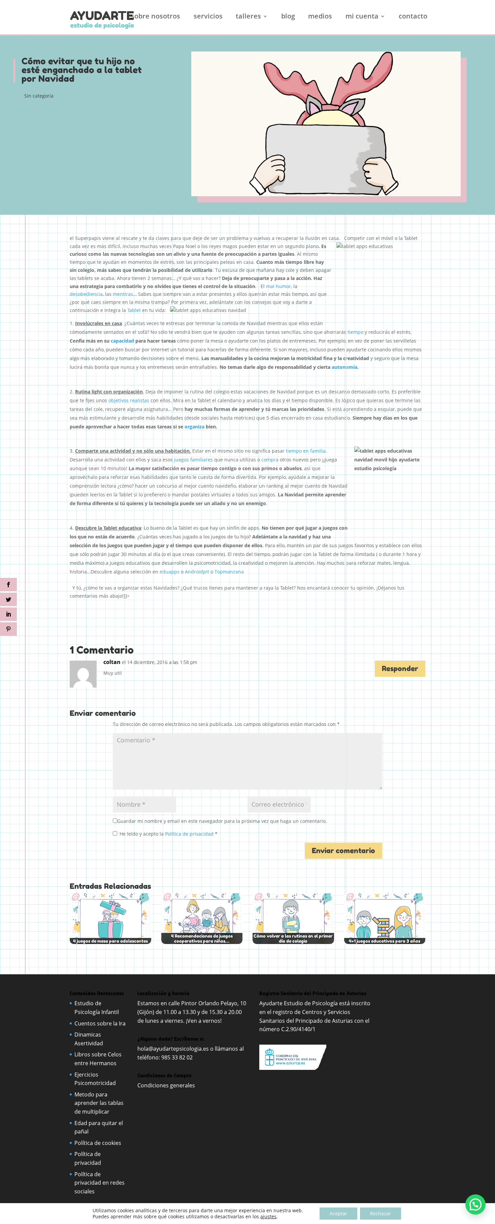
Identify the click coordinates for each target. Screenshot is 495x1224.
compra (269, 459)
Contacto (413, 17)
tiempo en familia (306, 451)
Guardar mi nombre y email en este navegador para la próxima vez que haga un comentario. (222, 821)
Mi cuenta (361, 17)
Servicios (208, 17)
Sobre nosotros (155, 17)
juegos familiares (193, 459)
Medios (320, 17)
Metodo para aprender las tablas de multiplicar (99, 1103)
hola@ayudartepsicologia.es (173, 1048)
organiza (194, 426)
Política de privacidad (190, 834)
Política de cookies (97, 1143)
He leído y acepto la (169, 834)
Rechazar (380, 1213)
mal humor (278, 286)
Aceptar (338, 1213)
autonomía (344, 367)
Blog (288, 17)
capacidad (122, 341)
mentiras (123, 294)
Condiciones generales (166, 1085)
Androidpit (197, 571)
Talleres (248, 17)
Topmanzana (229, 571)
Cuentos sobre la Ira (100, 1023)
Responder (400, 668)
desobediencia (86, 294)
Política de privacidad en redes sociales (99, 1182)
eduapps (169, 571)
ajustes (268, 1217)
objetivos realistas (128, 400)
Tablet (134, 310)
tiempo (355, 332)
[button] (475, 1204)
